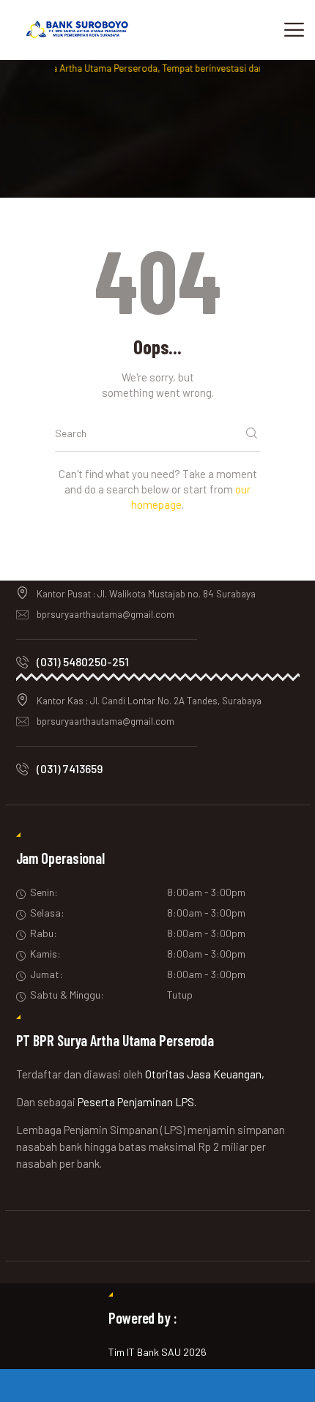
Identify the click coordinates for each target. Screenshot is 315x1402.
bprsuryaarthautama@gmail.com (105, 614)
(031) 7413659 (70, 768)
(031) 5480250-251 (83, 661)
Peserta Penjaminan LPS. (137, 1101)
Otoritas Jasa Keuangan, (204, 1074)
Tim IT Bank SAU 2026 (157, 1352)
